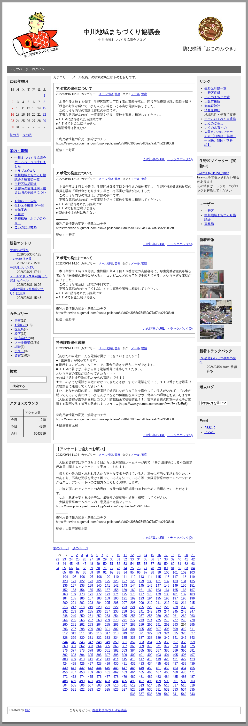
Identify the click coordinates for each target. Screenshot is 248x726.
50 (105, 564)
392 (65, 655)
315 (90, 633)
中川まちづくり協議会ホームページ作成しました (30, 162)
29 (105, 559)
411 (90, 659)
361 (73, 646)
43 (57, 564)
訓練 (18, 347)
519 (192, 685)
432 (132, 663)
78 (152, 568)
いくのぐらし (213, 123)
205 (107, 603)
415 (124, 659)
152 (65, 590)
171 (90, 594)
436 (166, 663)
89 (91, 572)
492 (98, 681)
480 (132, 676)
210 (149, 603)
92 (111, 572)
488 (65, 681)
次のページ (80, 548)
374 (183, 646)
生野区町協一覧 (215, 88)
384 (132, 650)
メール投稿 (22, 342)
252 (98, 616)
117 (175, 577)
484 (166, 676)
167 (192, 590)
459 (90, 672)
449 (141, 668)
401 (141, 655)
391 (192, 650)
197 (175, 598)
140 (98, 585)
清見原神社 (212, 110)
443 (90, 668)
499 (158, 681)
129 (141, 581)
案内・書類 (19, 151)
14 (145, 555)
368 (132, 646)
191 (124, 598)
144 (132, 585)
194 (149, 598)
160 (132, 590)
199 (192, 598)
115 (158, 577)
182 (183, 594)
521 (73, 689)
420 (166, 659)
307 (158, 629)
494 (115, 681)
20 (186, 555)
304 (132, 629)
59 (166, 564)
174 (115, 594)
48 (91, 564)
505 (73, 685)
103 (192, 572)
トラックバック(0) (180, 159)
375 (192, 646)
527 (124, 689)
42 (193, 559)
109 (107, 577)
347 (90, 642)
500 (166, 681)
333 (107, 637)
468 (166, 672)
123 (90, 581)
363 (90, 646)
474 (82, 676)
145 (141, 585)
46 (77, 564)
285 (107, 624)
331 (90, 637)
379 (90, 650)
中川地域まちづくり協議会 (122, 31)
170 (82, 594)
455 (192, 668)
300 (98, 629)
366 (115, 646)
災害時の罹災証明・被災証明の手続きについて (30, 192)
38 (166, 559)
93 (118, 572)
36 (152, 559)
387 (158, 650)
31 (118, 559)
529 (141, 689)
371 (158, 646)
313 (73, 633)
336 (132, 637)
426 (82, 663)
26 (84, 559)
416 (132, 659)
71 (105, 568)
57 (152, 564)
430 (115, 663)
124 (98, 581)
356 (166, 642)
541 (175, 694)
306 (149, 629)
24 (71, 559)
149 (175, 585)
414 (115, 659)
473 (73, 676)
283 (90, 624)
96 (138, 572)
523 (90, 689)
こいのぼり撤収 (21, 259)
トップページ (19, 69)
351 (124, 642)
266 (82, 620)
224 (132, 607)
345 (73, 642)
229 (175, 607)
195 (158, 598)
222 (115, 607)
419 (158, 659)
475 (90, 676)
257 (141, 616)
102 (183, 572)
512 (132, 685)
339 (158, 637)
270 (115, 620)
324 (166, 633)
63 (193, 564)
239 (124, 611)
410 (82, 659)
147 (158, 585)
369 (141, 646)
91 (105, 572)
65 (64, 568)
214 (183, 603)
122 (82, 581)
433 (141, 663)
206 (115, 603)
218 (82, 607)
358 (183, 642)
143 (124, 585)
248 (65, 616)
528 (132, 689)
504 (65, 685)
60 (172, 564)
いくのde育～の (215, 127)
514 (149, 685)
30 (111, 559)
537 (141, 694)
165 (175, 590)
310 (183, 629)
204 (98, 603)
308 (166, 629)
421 (175, 659)
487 (192, 676)
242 (149, 611)
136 (65, 585)
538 (149, 694)
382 (115, 650)
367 (124, 646)
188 (98, 598)
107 (90, 577)
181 (175, 594)
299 (90, 629)
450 (149, 668)
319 (124, 633)
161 (141, 590)
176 (132, 594)
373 (175, 646)
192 (132, 598)
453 (175, 668)
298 (82, 629)
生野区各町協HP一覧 (29, 205)
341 (175, 637)
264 (65, 620)
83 (186, 568)
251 (90, 616)
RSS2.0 (209, 432)
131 (158, 581)
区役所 (19, 329)
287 (124, 624)
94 (125, 572)
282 (82, 624)
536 (132, 694)
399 (124, 655)
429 (107, 663)
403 (158, 655)
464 (132, 672)
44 (64, 564)
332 (98, 637)
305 (141, 629)
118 (183, 577)
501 (175, 681)
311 (192, 629)
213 (175, 603)
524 (98, 689)
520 (65, 689)
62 (186, 564)
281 (73, 624)
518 (183, 685)
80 (166, 568)
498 (149, 681)
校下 (18, 333)
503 (192, 681)
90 (98, 572)
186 (82, 598)
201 (73, 603)
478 (115, 676)
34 (138, 559)
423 (192, 659)
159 (124, 590)
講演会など (22, 338)
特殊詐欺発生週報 (70, 342)
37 (159, 559)
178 (149, 594)
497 (141, 681)
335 (124, 637)
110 (116, 577)
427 (90, 663)
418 (149, 659)
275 (158, 620)
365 (107, 646)
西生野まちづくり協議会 (109, 710)
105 (73, 577)
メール (135, 94)
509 (107, 685)
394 (82, 655)
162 (149, 590)
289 (141, 624)
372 (166, 646)
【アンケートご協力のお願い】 (81, 449)
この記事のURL (154, 159)
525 (107, 689)
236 (98, 611)
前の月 (14, 135)
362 (82, 646)
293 (175, 624)
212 (166, 603)
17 (166, 555)
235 (90, 611)
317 (107, 633)
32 (125, 559)
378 (82, 650)
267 (90, 620)
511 (124, 685)
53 (125, 564)
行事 (18, 320)
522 (82, 689)
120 (65, 581)
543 (192, 694)
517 (175, 685)
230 (183, 607)
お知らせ (21, 325)
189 (107, 598)
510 (115, 685)
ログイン (38, 69)
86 (71, 572)
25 (77, 559)
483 (158, 676)
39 (172, 559)
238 (115, 611)
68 (84, 568)
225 (141, 607)
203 (90, 603)
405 (175, 655)
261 (175, 616)
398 (115, 655)
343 (192, 637)
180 (166, 594)
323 (158, 633)
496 (132, 681)
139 (90, 585)
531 (158, 689)
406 (183, 655)
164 (166, 590)
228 (166, 607)
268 (98, 620)
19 (179, 555)
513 (141, 685)
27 (91, 559)
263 (192, 616)
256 (132, 616)
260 (166, 616)
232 (65, 611)
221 (107, 607)
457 (73, 672)
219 (90, 607)
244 (166, 611)
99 (159, 572)
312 (65, 633)
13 (138, 555)
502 (183, 681)
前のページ (61, 548)
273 (141, 620)
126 (115, 581)
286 (115, 624)
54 (132, 564)
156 (98, 590)
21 (193, 555)
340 (166, 637)
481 (141, 676)
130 (149, 581)
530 (149, 689)
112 (132, 577)
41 (186, 559)
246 (183, 611)
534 (183, 689)
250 (82, 616)
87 (77, 572)
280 (65, 624)
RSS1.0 (209, 428)
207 (124, 603)
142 (115, 585)
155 (90, 590)
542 (183, 694)
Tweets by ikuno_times (213, 173)
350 (115, 642)
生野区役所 (212, 93)
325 (175, 633)
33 (132, 559)
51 (111, 564)
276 (166, 620)
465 (141, 672)
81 (172, 568)
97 (145, 572)
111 (124, 577)
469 (175, 672)
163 (158, 590)
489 (73, 681)
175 (124, 594)
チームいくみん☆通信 (220, 119)
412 (98, 659)
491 (90, 681)
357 (175, 642)
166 (183, 590)
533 (175, 689)
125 (107, 581)
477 (107, 676)
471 (192, 672)
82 (179, 568)
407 (192, 655)
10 (118, 555)
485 (175, 676)
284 (98, 624)
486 (183, 676)
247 (192, 611)
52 (118, 564)
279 (192, 620)
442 (82, 668)
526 (115, 689)
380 (98, 650)
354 (149, 642)
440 (65, 668)
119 (192, 577)
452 (166, 668)
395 (90, 655)
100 (166, 572)
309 (175, 629)
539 (158, 694)
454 (183, 668)
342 (183, 637)
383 (124, 650)
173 (107, 594)
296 (65, 629)
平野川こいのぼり (22, 267)
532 (166, 689)
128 (132, 581)
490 (82, 681)
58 (159, 564)
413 (107, 659)
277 (175, 620)
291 (158, 624)
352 (132, 642)
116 (166, 577)
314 (82, 633)
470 (183, 672)
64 (57, 568)
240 (132, 611)
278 (183, 620)
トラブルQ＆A (25, 171)
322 (149, 633)
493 (107, 681)
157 (107, 590)
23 (64, 559)
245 (175, 611)
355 (158, 642)
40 (179, 559)
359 (192, 642)
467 (158, 672)
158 (115, 590)
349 (107, 642)
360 (65, 646)
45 (71, 564)
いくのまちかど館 (217, 97)
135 (192, 581)
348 (98, 642)
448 (132, 668)
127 (124, 581)
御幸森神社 (212, 106)
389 (175, 650)
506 (82, 685)
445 (107, 668)
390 (183, 650)
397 (107, 655)
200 (65, 603)
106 (82, 577)
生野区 (209, 211)
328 (65, 637)
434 (149, 663)
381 (107, 650)
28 (98, 559)
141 (107, 585)
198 (183, 598)
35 (145, 559)
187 (90, 598)
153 (73, 590)
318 (115, 633)
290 (149, 624)
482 (149, 676)
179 (158, 594)
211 (158, 603)
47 (84, 564)
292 (166, 624)
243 (158, 611)
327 (192, 633)
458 (82, 672)
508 (98, 685)
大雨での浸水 (19, 250)
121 (73, 581)
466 (149, 672)
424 (65, 663)
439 (192, 663)
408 (65, 659)
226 (149, 607)
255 (124, 616)
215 (192, 603)
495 (124, 681)
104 (65, 577)
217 (73, 607)
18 (172, 555)
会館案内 (21, 210)
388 (166, 650)
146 (149, 585)
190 (115, 598)
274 (149, 620)
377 (73, 650)
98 (152, 572)
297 (73, 629)
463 (124, 672)
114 (149, 577)
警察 (18, 355)
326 (183, 633)
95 (132, 572)
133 (175, 581)
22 (57, 559)
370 (149, 646)
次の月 (27, 135)
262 (183, 616)
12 (132, 555)
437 (175, 663)
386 (149, 650)
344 (65, 642)
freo (27, 710)
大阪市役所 (212, 101)
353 (141, 642)
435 (158, 663)
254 (115, 616)
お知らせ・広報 (26, 201)
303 (124, 629)
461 (107, 672)
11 (125, 555)
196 (166, 598)
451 (158, 668)
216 (65, 607)
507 (90, 685)
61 (179, 564)
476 (98, 676)
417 (141, 659)
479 (124, 676)
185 (73, 598)
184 (65, 598)
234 (82, 611)
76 (138, 568)
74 (125, 568)
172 (98, 594)
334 (115, 637)
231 (192, 607)
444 (98, 668)
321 (141, 633)
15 (152, 555)
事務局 (209, 224)
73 (118, 568)
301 (107, 629)
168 (65, 594)
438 (183, 663)
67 (77, 568)
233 (73, 611)
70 (98, 568)
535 (192, 689)
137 (73, 585)
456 (65, 672)
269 (107, 620)
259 (158, 616)
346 (82, 642)
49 (98, 564)
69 (91, 568)
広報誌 (19, 214)
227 (158, 607)
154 (82, 590)
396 (98, 655)
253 (107, 616)
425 (73, 663)
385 (141, 650)
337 (141, 637)
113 (141, 577)
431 (124, 663)
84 (193, 568)
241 (141, 611)
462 (115, 672)
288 (132, 624)
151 (192, 585)
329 (73, 637)
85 (64, 572)
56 (145, 564)
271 (124, 620)
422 (183, 659)
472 (65, 676)
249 (73, 616)
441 (73, 668)
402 (149, 655)
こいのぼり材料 (26, 227)
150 (183, 585)
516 (166, 685)
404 (166, 655)
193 (141, 598)
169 (73, 594)
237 (107, 611)
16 (159, 555)
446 (115, 668)
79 (159, 568)
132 (166, 581)
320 (132, 633)
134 (183, 581)
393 (73, 655)
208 (132, 603)
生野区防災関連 (26, 184)
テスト (19, 351)
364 (98, 646)
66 (71, 568)
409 (73, 659)
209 (141, 603)
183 (192, 594)
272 (132, 620)
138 (82, 585)
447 (124, 668)
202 (82, 603)
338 (149, 637)
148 (166, 585)
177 (141, 594)
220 (98, 607)
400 (132, 655)
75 (132, 568)
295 (192, 624)
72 (111, 568)
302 (115, 629)
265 (73, 620)
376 (65, 650)
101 (175, 572)
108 (99, 577)
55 (138, 564)
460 (98, 672)
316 (98, 633)
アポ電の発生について (74, 88)
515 (158, 685)
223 (124, 607)
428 (98, 663)
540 (166, 694)
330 (82, 637)
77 (145, 568)
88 (84, 572)
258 (149, 616)
